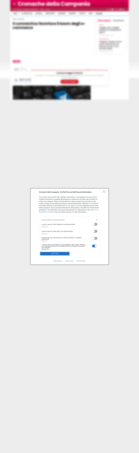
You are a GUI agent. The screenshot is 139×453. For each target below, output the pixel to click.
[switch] (94, 224)
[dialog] (69, 226)
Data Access (69, 261)
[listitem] (69, 220)
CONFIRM (55, 253)
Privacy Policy (81, 261)
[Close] (105, 192)
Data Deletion (58, 261)
